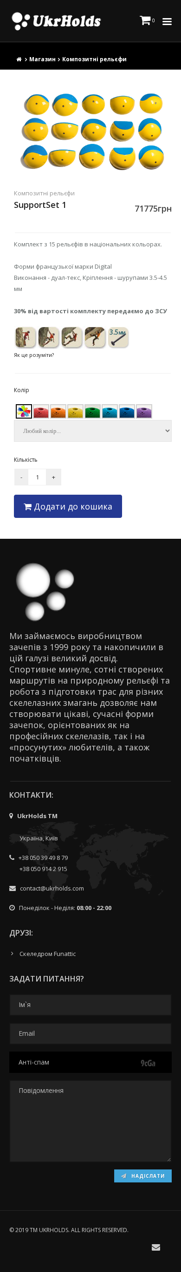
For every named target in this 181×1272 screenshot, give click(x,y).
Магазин (42, 59)
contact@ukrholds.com (52, 888)
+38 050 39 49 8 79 (43, 857)
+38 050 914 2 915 (43, 869)
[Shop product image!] (93, 131)
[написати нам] (156, 1247)
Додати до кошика (72, 506)
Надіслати (147, 1176)
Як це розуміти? (34, 354)
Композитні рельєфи (94, 59)
